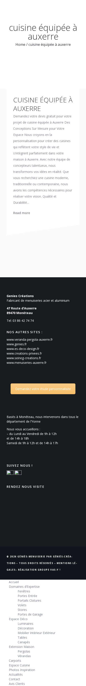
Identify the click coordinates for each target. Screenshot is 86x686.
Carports (15, 660)
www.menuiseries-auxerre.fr (27, 363)
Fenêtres (24, 591)
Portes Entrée (27, 596)
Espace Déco (18, 619)
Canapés (24, 642)
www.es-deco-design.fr (23, 349)
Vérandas (24, 656)
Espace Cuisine (19, 665)
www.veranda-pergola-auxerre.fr (30, 339)
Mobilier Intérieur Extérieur (36, 633)
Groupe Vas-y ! (49, 569)
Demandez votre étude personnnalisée (43, 389)
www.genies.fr (17, 344)
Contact (14, 679)
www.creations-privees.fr (24, 353)
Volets (22, 605)
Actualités (16, 674)
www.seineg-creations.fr (24, 358)
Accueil (14, 582)
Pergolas (24, 651)
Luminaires (25, 623)
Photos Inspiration (22, 670)
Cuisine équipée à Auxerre (43, 104)
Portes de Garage (30, 614)
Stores (22, 610)
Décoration (26, 628)
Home (20, 44)
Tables (22, 637)
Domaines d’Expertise (24, 586)
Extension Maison (21, 647)
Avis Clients (17, 684)
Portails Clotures (29, 600)
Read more (21, 213)
